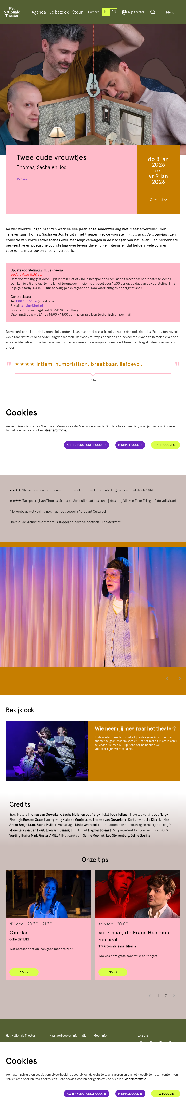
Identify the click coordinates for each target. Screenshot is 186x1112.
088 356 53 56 (26, 301)
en (113, 12)
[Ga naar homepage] (12, 12)
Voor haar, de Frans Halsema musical (133, 936)
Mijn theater (136, 12)
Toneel (22, 178)
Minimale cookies (130, 445)
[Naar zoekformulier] (152, 12)
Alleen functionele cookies (86, 445)
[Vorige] (167, 678)
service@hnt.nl (32, 306)
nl (106, 12)
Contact (93, 12)
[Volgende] (180, 678)
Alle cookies (166, 445)
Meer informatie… (56, 430)
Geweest (157, 200)
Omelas (18, 932)
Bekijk (24, 972)
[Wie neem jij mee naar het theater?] (47, 751)
